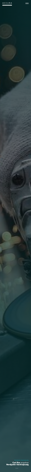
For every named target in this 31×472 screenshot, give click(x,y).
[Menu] (27, 3)
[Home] (7, 4)
